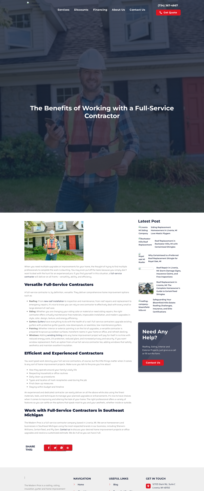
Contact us (65, 429)
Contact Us (137, 9)
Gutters (41, 321)
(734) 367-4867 (168, 5)
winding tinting (54, 335)
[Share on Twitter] (55, 447)
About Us (118, 9)
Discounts (81, 9)
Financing (100, 9)
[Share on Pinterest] (67, 447)
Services (63, 9)
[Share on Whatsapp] (62, 447)
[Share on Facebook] (49, 447)
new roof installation (54, 301)
